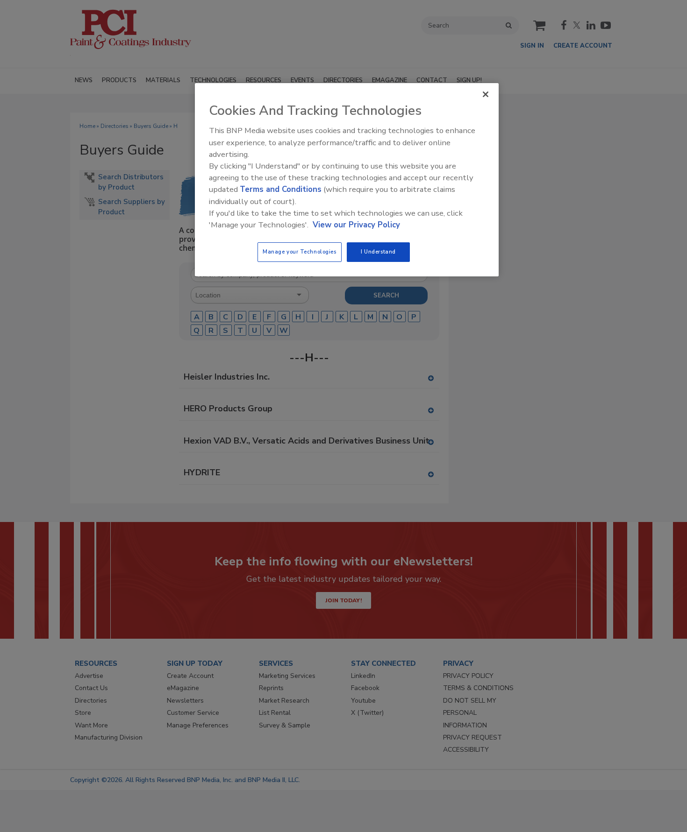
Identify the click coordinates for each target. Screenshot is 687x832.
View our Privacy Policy (356, 224)
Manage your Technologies (299, 251)
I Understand (378, 251)
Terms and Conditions (281, 189)
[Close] (485, 94)
